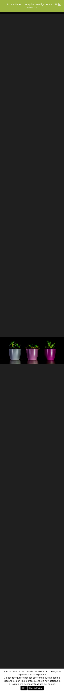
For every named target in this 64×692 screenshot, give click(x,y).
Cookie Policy (35, 688)
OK (23, 688)
